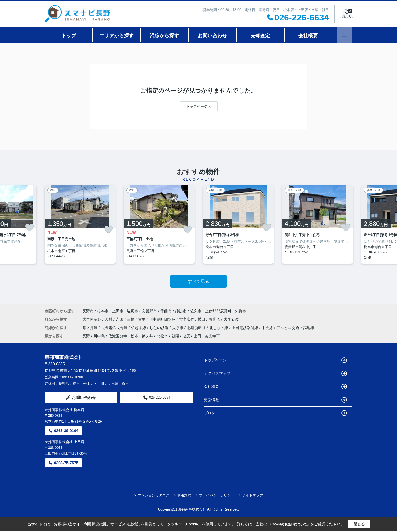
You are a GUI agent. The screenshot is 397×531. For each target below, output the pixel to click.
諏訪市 (181, 311)
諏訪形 (215, 319)
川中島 (99, 336)
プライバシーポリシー (216, 495)
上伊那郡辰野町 (218, 311)
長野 (86, 336)
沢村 (109, 319)
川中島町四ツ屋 (163, 319)
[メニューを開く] (344, 35)
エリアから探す (117, 35)
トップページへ (198, 106)
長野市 (88, 311)
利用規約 (184, 495)
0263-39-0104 (66, 431)
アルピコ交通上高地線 (295, 328)
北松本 (162, 336)
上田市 (117, 311)
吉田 (120, 319)
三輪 (131, 319)
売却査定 (260, 35)
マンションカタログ (153, 495)
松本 (134, 336)
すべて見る (198, 281)
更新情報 (211, 400)
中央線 (268, 328)
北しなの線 (219, 328)
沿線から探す (164, 35)
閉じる (359, 524)
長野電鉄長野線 (115, 328)
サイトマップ (252, 495)
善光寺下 (212, 336)
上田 (197, 336)
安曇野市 (149, 311)
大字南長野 (92, 319)
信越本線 (139, 328)
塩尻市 (132, 311)
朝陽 (175, 336)
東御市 (240, 311)
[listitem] (80, 224)
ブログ (209, 413)
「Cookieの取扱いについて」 (288, 524)
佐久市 (195, 311)
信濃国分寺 (117, 336)
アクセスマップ (217, 373)
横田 (202, 319)
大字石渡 (231, 319)
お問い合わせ (212, 35)
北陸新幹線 (197, 328)
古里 (142, 319)
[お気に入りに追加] (29, 228)
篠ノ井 (147, 336)
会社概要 (308, 35)
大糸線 (178, 328)
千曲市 (166, 311)
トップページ (215, 360)
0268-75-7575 (66, 463)
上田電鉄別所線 (245, 328)
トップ (69, 35)
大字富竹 (187, 319)
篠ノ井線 (90, 328)
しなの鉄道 (160, 328)
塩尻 (186, 336)
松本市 (103, 311)
